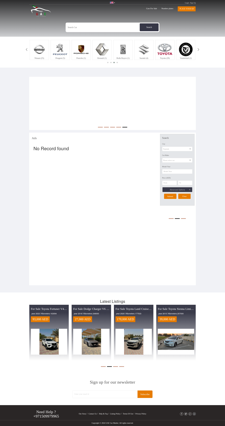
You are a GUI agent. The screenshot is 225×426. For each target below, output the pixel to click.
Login (187, 3)
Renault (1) (81, 58)
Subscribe (145, 394)
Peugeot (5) (39, 58)
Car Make (165, 155)
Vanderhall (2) (165, 58)
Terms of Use (128, 414)
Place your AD (187, 9)
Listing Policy (115, 414)
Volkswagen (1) (185, 58)
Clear (184, 196)
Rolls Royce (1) (102, 58)
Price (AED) (166, 178)
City (163, 144)
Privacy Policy (140, 414)
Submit (170, 196)
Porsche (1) (60, 58)
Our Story (82, 414)
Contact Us (93, 414)
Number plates (167, 8)
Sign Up (193, 3)
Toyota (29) (144, 58)
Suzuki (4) (123, 58)
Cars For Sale (151, 8)
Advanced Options (177, 189)
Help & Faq (103, 414)
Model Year (166, 167)
